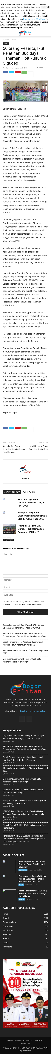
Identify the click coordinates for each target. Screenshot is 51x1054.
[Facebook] (5, 74)
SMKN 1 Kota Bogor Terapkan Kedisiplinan (38, 447)
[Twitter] (11, 74)
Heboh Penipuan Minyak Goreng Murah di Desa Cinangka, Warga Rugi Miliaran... (32, 893)
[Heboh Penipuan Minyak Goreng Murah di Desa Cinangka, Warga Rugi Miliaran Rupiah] (9, 896)
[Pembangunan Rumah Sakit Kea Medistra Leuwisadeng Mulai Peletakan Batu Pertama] (6, 878)
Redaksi (10, 1040)
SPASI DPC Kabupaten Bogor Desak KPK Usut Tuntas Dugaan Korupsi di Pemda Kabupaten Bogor (25, 634)
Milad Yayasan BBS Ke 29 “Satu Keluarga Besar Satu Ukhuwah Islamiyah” (32, 864)
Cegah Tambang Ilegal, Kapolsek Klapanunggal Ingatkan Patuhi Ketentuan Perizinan (23, 643)
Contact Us (25, 1043)
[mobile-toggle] (4, 32)
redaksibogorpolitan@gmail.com (32, 711)
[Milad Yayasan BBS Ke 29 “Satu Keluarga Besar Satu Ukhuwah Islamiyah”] (9, 866)
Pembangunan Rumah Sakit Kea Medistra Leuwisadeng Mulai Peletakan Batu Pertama (32, 879)
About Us (38, 1040)
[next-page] (8, 539)
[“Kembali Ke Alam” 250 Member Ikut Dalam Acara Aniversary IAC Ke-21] (9, 529)
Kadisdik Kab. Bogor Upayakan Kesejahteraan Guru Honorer (14, 449)
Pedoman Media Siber (24, 1040)
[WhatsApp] (24, 74)
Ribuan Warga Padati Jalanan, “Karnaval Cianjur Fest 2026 (31, 502)
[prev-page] (4, 539)
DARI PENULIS (29, 492)
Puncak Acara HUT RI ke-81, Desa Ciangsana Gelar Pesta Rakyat (24, 826)
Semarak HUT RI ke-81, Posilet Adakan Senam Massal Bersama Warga (23, 791)
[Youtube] (29, 719)
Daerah (15, 39)
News (21, 885)
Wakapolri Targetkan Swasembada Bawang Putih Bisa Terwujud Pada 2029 (32, 515)
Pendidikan (23, 870)
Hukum (21, 899)
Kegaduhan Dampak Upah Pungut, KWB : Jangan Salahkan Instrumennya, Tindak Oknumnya (23, 626)
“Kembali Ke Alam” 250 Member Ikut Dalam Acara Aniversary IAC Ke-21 (31, 528)
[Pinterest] (18, 74)
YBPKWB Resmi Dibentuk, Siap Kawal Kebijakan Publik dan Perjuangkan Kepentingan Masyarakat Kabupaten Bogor (24, 814)
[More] (30, 74)
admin (11, 68)
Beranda (6, 39)
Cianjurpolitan (8, 532)
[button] (47, 32)
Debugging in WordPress (34, 19)
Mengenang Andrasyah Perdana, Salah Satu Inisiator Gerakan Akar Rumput (22, 660)
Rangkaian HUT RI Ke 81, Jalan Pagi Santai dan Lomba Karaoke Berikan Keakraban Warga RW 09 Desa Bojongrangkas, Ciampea (24, 839)
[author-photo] (25, 475)
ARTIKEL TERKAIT (12, 492)
